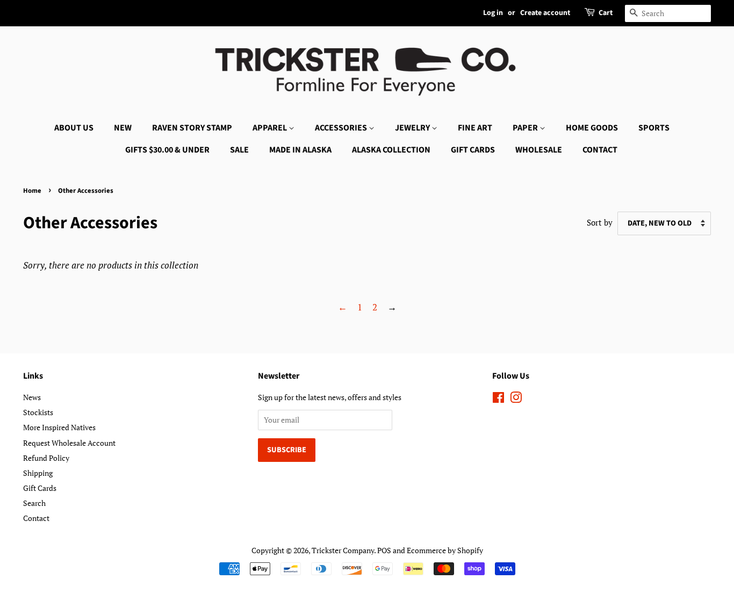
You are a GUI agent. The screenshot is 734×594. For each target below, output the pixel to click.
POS (384, 550)
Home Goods (592, 128)
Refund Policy (46, 458)
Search (34, 503)
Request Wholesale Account (69, 443)
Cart (606, 13)
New (123, 128)
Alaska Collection (391, 150)
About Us (73, 128)
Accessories (342, 128)
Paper (526, 128)
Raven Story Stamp (192, 128)
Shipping (38, 473)
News (32, 397)
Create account (545, 13)
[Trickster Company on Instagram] (516, 399)
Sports (654, 128)
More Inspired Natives (59, 427)
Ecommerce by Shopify (445, 550)
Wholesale (538, 150)
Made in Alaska (300, 150)
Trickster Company (343, 550)
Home (32, 190)
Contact (599, 150)
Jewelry (413, 128)
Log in (493, 13)
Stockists (38, 412)
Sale (239, 150)
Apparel (271, 128)
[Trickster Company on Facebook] (498, 399)
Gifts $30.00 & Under (167, 150)
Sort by (600, 222)
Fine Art (475, 128)
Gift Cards (473, 150)
